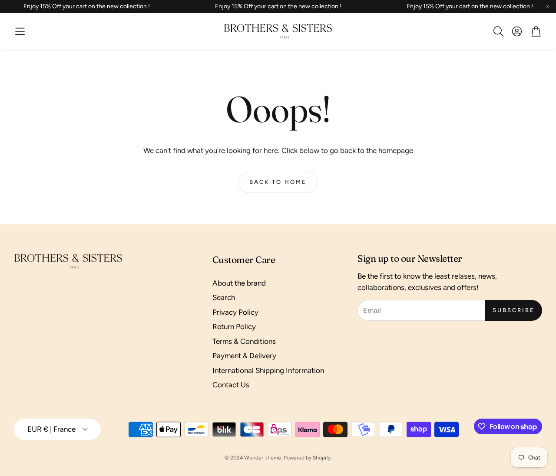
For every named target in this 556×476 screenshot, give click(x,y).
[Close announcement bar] (547, 6)
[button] (20, 31)
